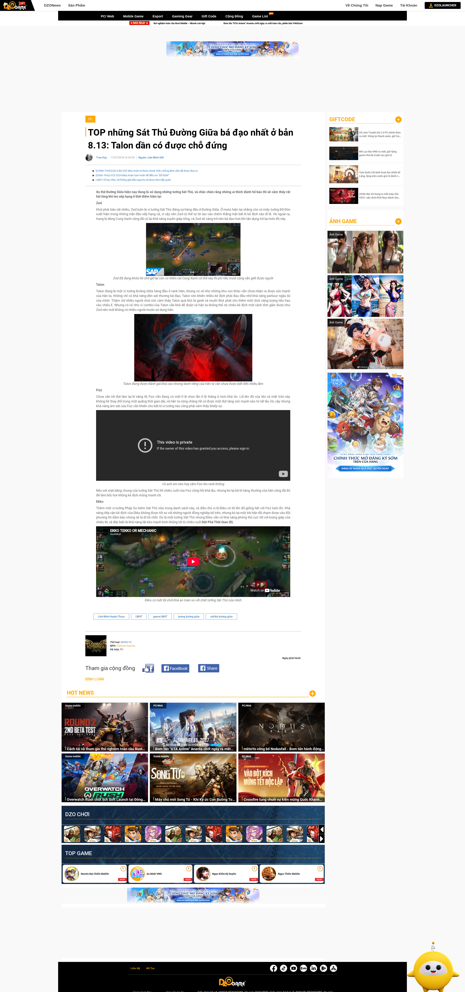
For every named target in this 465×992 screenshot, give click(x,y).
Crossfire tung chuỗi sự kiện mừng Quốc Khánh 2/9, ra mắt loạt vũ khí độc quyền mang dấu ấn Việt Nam (282, 799)
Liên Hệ (135, 968)
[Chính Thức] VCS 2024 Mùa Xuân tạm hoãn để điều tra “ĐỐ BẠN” (132, 175)
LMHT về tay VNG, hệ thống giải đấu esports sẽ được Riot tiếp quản (133, 179)
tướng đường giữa (188, 616)
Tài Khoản (408, 5)
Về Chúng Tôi (356, 5)
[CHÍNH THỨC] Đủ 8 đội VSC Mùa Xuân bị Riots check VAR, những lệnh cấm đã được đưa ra (147, 170)
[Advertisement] (232, 86)
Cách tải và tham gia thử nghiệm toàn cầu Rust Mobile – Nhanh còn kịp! (104, 749)
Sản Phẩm (76, 5)
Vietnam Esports (126, 645)
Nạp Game (384, 5)
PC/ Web (107, 16)
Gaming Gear (182, 16)
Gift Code (209, 16)
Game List (260, 16)
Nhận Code (380, 134)
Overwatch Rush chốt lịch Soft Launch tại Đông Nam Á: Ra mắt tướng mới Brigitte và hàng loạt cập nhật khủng (105, 799)
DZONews (52, 5)
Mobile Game (133, 16)
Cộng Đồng (234, 16)
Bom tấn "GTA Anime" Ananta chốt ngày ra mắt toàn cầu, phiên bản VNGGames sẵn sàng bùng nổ (171, 23)
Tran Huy (101, 157)
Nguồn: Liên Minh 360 (151, 157)
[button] (322, 839)
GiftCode (342, 119)
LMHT (139, 616)
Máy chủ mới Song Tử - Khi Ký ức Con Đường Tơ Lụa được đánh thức (193, 799)
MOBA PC (126, 642)
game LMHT (160, 616)
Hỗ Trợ (150, 968)
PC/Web (158, 705)
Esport (158, 16)
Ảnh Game (343, 221)
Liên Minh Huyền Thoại (111, 616)
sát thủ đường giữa (221, 616)
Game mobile (73, 705)
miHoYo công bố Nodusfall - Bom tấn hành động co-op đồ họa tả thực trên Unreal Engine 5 (286, 23)
